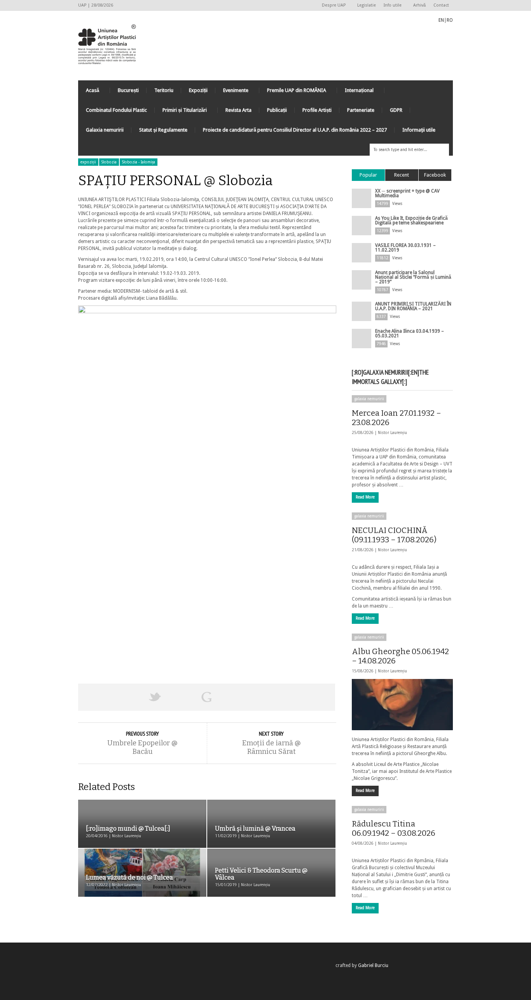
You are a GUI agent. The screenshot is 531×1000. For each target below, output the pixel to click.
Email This (309, 697)
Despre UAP (332, 6)
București (128, 90)
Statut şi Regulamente (163, 130)
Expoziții (198, 90)
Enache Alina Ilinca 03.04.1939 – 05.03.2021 (409, 333)
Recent (401, 175)
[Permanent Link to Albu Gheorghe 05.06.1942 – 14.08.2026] (402, 704)
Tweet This (155, 697)
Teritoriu (163, 90)
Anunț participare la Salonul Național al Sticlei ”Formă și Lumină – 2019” (413, 277)
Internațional (355, 92)
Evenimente (231, 92)
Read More (365, 497)
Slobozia (109, 162)
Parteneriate (360, 110)
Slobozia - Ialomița (138, 162)
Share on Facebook (103, 697)
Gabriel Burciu (373, 965)
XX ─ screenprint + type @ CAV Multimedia (407, 193)
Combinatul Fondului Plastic (116, 110)
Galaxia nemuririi (105, 130)
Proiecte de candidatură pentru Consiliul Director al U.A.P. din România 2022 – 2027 (295, 130)
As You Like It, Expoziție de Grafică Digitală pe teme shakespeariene (411, 220)
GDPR (396, 110)
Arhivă (419, 5)
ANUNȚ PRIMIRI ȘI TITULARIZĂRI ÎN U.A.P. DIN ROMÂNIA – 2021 (413, 306)
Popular (368, 175)
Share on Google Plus (206, 697)
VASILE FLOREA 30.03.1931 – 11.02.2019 (405, 248)
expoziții (88, 162)
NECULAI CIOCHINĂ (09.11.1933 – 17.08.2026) (394, 535)
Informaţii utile (418, 130)
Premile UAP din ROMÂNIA (292, 92)
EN (441, 20)
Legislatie (366, 5)
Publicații (277, 110)
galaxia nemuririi (369, 399)
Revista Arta (238, 110)
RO (450, 20)
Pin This (257, 697)
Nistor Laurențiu (392, 433)
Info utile (391, 6)
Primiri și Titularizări (181, 112)
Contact (441, 5)
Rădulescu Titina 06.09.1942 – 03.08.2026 (393, 828)
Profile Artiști (317, 110)
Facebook (435, 175)
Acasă (88, 92)
